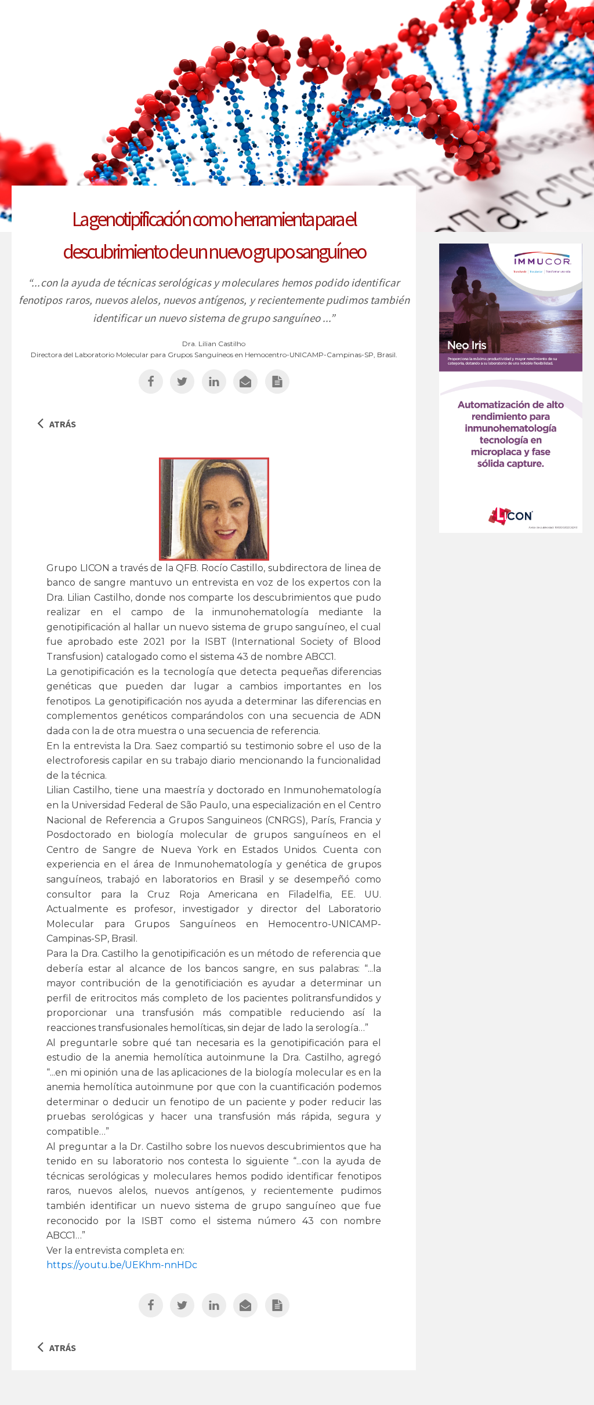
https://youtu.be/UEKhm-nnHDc (121, 1264)
